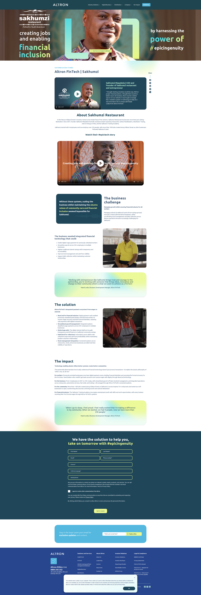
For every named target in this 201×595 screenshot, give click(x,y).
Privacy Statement (139, 560)
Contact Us (146, 4)
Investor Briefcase (120, 560)
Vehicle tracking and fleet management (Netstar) (84, 564)
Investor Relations (120, 557)
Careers (98, 564)
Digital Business (81, 569)
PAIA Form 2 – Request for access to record (141, 568)
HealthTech (80, 557)
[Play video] (77, 94)
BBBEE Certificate (139, 557)
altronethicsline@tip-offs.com (59, 572)
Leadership (99, 560)
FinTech (79, 560)
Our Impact (137, 4)
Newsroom (99, 567)
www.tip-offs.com (56, 573)
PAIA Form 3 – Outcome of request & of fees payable (141, 573)
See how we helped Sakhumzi (102, 51)
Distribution (80, 572)
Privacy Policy (89, 497)
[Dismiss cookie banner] (134, 578)
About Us (98, 557)
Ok (129, 588)
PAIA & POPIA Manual (140, 564)
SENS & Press (118, 571)
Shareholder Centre (120, 567)
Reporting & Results (120, 564)
